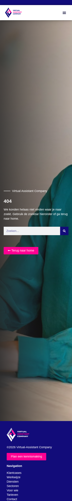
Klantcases (14, 473)
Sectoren (13, 486)
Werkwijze (13, 477)
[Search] (64, 231)
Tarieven (12, 494)
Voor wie (12, 490)
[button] (64, 13)
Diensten (13, 481)
